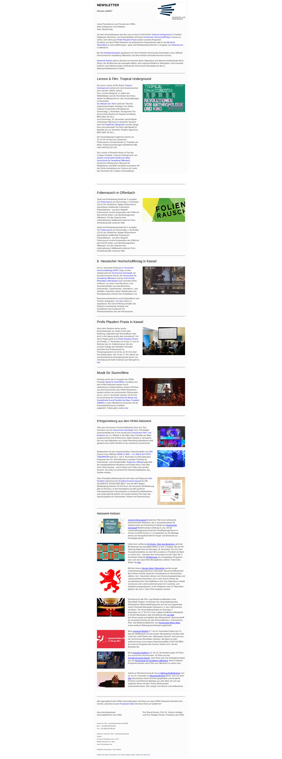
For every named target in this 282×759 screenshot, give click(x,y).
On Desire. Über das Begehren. (161, 544)
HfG (151, 452)
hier (121, 301)
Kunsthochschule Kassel (130, 481)
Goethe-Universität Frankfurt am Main (113, 158)
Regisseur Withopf (135, 462)
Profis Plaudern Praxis (127, 40)
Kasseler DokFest (141, 653)
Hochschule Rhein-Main (169, 623)
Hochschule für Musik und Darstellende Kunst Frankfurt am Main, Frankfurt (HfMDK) (118, 400)
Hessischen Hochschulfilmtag (156, 37)
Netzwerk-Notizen (105, 61)
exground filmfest (140, 631)
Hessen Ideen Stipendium (153, 568)
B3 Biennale (151, 557)
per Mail (170, 615)
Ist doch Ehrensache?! (138, 520)
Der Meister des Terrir (106, 104)
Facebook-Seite (127, 704)
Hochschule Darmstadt (122, 273)
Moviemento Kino (157, 676)
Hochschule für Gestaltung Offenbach (113, 160)
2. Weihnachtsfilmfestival (169, 673)
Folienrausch (177, 45)
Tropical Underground (161, 34)
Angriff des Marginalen (115, 124)
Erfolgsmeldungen (112, 53)
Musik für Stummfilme (115, 382)
